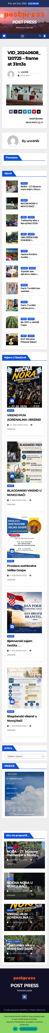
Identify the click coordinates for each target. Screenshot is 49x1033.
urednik (24, 72)
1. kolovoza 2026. (19, 726)
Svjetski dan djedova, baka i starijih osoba (29, 274)
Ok (15, 1029)
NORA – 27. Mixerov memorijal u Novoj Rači (31, 189)
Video (24, 217)
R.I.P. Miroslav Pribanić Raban (28, 340)
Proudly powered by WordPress (16, 1010)
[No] (45, 1023)
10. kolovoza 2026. (18, 954)
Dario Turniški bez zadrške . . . (30, 290)
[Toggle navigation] (23, 36)
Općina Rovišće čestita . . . (29, 256)
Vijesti (24, 183)
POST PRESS (24, 22)
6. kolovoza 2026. (19, 576)
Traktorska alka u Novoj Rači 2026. (30, 222)
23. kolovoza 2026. (18, 891)
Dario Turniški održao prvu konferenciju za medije (29, 309)
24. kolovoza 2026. (18, 860)
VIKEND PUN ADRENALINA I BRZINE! (18, 917)
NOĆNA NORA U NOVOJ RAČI (29, 205)
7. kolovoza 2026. (19, 500)
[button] (40, 36)
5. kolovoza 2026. (19, 651)
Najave (24, 268)
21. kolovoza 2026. (19, 425)
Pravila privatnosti (28, 1029)
